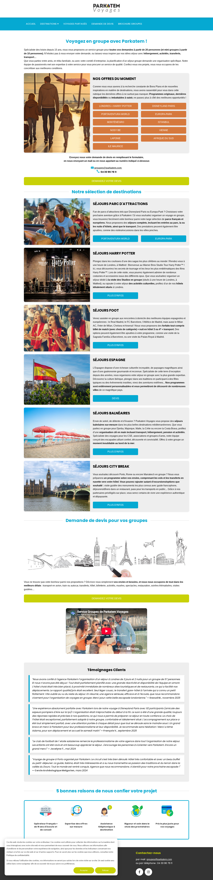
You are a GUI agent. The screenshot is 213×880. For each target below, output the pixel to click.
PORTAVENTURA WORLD (115, 114)
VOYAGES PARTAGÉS (75, 23)
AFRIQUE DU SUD (164, 138)
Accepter (84, 870)
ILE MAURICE (115, 146)
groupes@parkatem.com (159, 859)
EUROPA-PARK (163, 114)
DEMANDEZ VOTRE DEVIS (106, 181)
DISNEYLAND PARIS (163, 106)
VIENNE (163, 130)
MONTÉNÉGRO (115, 122)
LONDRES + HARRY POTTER (115, 106)
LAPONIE (115, 138)
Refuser (105, 870)
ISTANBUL (163, 122)
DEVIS (115, 398)
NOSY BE (115, 130)
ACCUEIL (31, 23)
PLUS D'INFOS (116, 295)
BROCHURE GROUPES (130, 23)
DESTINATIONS (48, 23)
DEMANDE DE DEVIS (102, 23)
